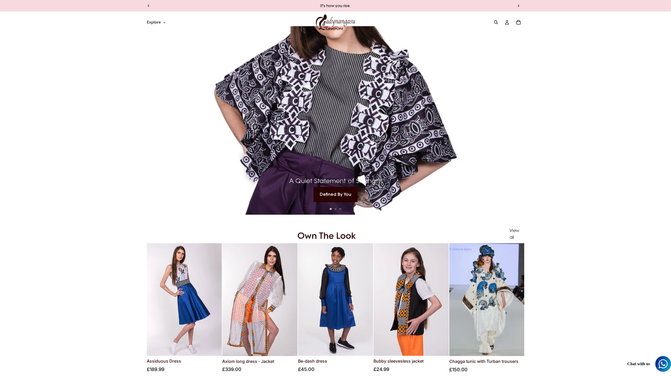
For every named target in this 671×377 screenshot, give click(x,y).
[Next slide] (518, 6)
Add (520, 347)
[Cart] (518, 22)
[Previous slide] (148, 6)
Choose (218, 347)
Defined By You (335, 194)
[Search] (496, 22)
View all (514, 234)
